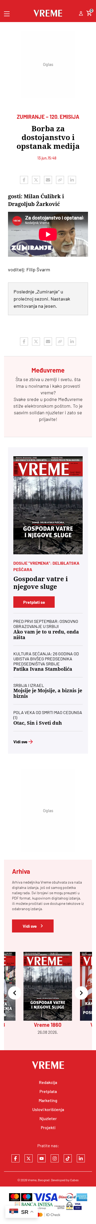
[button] (14, 993)
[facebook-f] (15, 1158)
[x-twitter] (29, 1158)
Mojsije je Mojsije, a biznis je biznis (47, 693)
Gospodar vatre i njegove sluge (40, 582)
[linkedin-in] (81, 1158)
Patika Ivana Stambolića (42, 669)
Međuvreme (70, 399)
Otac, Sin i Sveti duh (37, 723)
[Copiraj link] (60, 180)
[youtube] (42, 1158)
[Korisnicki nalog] (81, 13)
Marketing (48, 1100)
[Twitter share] (36, 180)
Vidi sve (20, 741)
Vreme (32, 1180)
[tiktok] (68, 1158)
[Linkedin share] (72, 180)
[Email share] (48, 180)
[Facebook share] (24, 180)
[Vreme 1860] (48, 505)
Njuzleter (48, 1118)
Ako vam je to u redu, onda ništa (46, 634)
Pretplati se (34, 602)
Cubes (74, 1180)
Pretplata (48, 1091)
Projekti (48, 1127)
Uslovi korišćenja (48, 1109)
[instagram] (55, 1158)
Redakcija (48, 1082)
